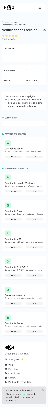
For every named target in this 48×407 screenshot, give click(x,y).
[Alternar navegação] (40, 7)
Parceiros (13, 369)
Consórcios (14, 373)
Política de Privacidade (20, 382)
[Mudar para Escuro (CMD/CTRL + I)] (22, 359)
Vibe (10, 364)
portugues (13, 359)
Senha (10, 48)
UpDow (12, 377)
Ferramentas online (9, 22)
